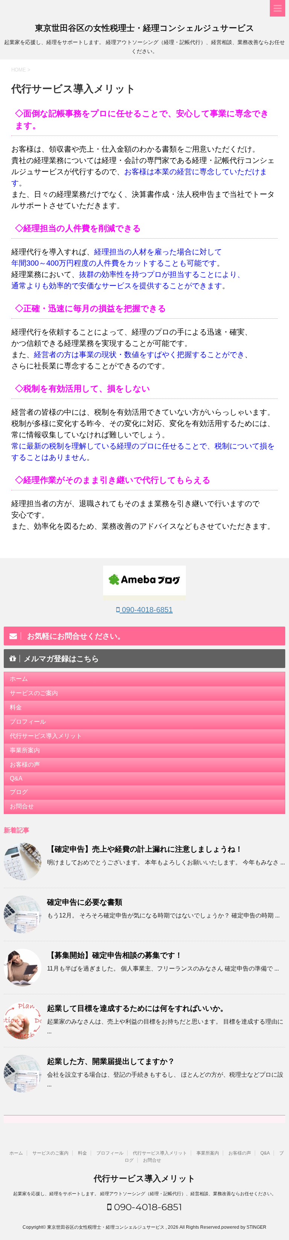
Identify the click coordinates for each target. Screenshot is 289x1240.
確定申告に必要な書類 (84, 902)
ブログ (19, 792)
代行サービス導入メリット (46, 736)
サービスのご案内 (34, 693)
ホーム (19, 679)
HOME (18, 70)
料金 (16, 707)
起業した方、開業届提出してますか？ (111, 1061)
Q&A (16, 778)
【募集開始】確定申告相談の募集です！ (115, 955)
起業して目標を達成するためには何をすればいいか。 (137, 1008)
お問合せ (22, 806)
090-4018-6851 (146, 610)
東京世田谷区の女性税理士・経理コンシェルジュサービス (144, 28)
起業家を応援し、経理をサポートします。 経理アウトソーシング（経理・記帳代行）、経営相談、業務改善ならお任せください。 (144, 1193)
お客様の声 (25, 764)
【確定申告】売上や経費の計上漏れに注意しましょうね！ (145, 849)
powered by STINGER (243, 1227)
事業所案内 (25, 750)
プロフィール (28, 721)
